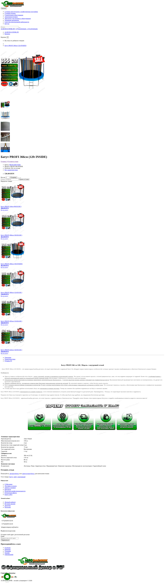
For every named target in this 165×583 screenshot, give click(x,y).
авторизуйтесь (14, 473)
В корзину (13, 177)
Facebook (8, 548)
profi (15, 477)
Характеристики (10, 359)
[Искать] (19, 27)
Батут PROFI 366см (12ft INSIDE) (15, 45)
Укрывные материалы (12, 20)
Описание (8, 357)
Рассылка (8, 507)
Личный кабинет (10, 502)
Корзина (7, 34)
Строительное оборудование (14, 15)
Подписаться (5, 540)
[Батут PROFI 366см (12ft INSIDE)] (23, 97)
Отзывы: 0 (4, 161)
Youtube (7, 553)
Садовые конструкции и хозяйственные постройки (21, 11)
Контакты (8, 489)
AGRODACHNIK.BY (12, 32)
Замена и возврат (10, 488)
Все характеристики (11, 170)
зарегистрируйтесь (28, 473)
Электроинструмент (11, 17)
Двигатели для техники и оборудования (18, 18)
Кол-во (3, 177)
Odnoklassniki (9, 554)
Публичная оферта (11, 493)
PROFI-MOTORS (15, 165)
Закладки (8, 505)
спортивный (21, 477)
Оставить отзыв (13, 161)
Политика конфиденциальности (15, 491)
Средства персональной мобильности (17, 22)
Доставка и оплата (11, 486)
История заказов (10, 504)
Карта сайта (8, 494)
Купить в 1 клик (24, 179)
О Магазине (8, 484)
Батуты (7, 23)
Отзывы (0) (8, 361)
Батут (11, 477)
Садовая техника (10, 13)
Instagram (8, 549)
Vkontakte (8, 551)
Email (2, 536)
